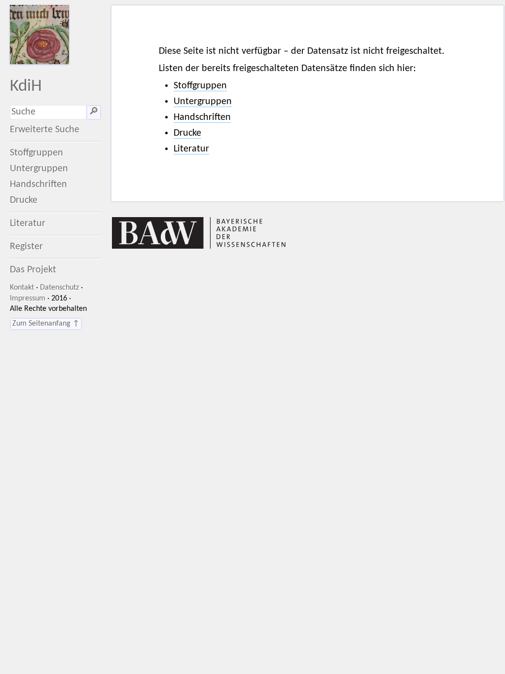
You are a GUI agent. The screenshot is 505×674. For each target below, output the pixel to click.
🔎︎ (94, 112)
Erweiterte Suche (44, 130)
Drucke (23, 200)
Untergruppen (39, 169)
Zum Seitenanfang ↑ (45, 324)
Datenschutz (59, 288)
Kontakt (22, 288)
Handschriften (38, 184)
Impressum (27, 298)
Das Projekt (33, 270)
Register (26, 247)
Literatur (27, 223)
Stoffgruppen (36, 153)
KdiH (26, 86)
